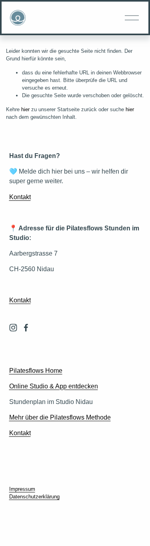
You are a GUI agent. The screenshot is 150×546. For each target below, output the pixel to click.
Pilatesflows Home (35, 370)
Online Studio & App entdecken (53, 386)
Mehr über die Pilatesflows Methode (60, 417)
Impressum (22, 489)
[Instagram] (13, 328)
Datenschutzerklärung (34, 497)
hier (25, 109)
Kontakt (20, 196)
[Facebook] (26, 328)
